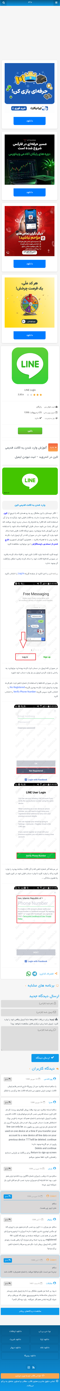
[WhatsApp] (28, 973)
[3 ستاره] (34, 394)
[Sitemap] (33, 1367)
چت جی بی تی (45, 1331)
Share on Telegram (34, 973)
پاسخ (7, 1079)
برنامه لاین (53, 573)
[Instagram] (29, 1367)
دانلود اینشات (15, 1331)
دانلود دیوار (15, 1347)
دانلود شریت (15, 1339)
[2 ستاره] (37, 394)
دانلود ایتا (44, 1339)
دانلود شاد (44, 1347)
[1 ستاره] (40, 394)
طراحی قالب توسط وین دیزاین (28, 1376)
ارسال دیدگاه (43, 1058)
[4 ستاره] (31, 394)
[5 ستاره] (28, 394)
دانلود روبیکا (30, 1355)
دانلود (29, 121)
